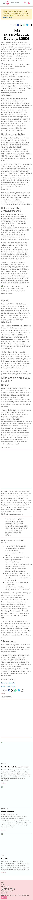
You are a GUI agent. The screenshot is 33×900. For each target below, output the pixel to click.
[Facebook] (17, 25)
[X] (21, 25)
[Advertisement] (16, 469)
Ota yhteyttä (5, 886)
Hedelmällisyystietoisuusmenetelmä (15, 767)
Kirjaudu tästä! (7, 17)
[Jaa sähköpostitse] (14, 25)
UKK (2, 882)
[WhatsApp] (24, 25)
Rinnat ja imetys (7, 812)
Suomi (3, 897)
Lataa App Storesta (8, 683)
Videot (3, 884)
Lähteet (3, 693)
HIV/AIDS (4, 858)
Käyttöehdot (5, 893)
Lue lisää (3, 783)
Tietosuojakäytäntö (7, 891)
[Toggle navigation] (4, 2)
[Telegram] (27, 25)
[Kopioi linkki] (31, 25)
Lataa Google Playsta (8, 686)
